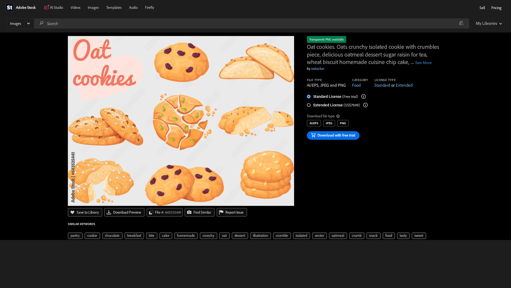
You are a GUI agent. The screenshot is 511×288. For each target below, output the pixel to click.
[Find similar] (461, 23)
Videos (75, 7)
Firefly (149, 7)
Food (356, 85)
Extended (404, 85)
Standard (382, 85)
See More (423, 63)
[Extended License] (365, 105)
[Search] (41, 23)
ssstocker (317, 68)
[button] (338, 116)
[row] (75, 236)
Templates (114, 7)
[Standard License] (363, 96)
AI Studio (56, 7)
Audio (133, 7)
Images (93, 7)
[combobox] (251, 23)
